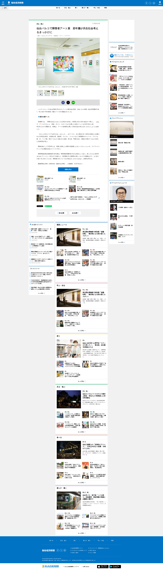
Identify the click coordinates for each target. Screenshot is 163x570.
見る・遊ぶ (67, 7)
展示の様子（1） (45, 117)
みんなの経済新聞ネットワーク (50, 566)
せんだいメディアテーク (47, 35)
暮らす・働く (85, 7)
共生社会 (56, 35)
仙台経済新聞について (77, 548)
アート (61, 35)
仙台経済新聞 (15, 3)
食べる (58, 7)
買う (76, 7)
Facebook (146, 3)
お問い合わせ (92, 550)
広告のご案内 (75, 552)
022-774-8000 (46, 112)
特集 (105, 7)
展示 (39, 35)
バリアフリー (67, 35)
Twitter (150, 3)
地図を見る (68, 169)
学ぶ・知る (97, 7)
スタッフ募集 (92, 552)
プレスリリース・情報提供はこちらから (99, 548)
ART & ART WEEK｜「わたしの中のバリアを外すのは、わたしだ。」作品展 (83, 198)
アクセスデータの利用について (79, 550)
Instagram (153, 3)
